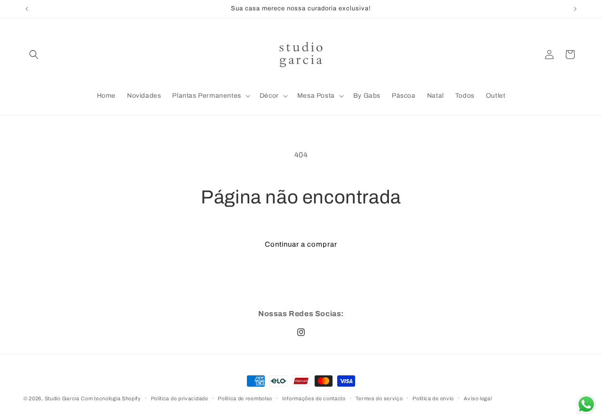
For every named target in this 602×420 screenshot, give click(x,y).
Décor (269, 95)
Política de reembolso (245, 398)
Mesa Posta (316, 95)
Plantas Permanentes (206, 95)
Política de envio (433, 398)
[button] (34, 54)
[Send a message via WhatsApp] (586, 404)
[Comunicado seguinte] (575, 9)
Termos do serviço (379, 398)
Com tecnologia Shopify (111, 398)
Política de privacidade (179, 398)
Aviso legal (478, 398)
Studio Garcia (62, 398)
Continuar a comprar (301, 244)
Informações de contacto (314, 398)
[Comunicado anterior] (26, 9)
